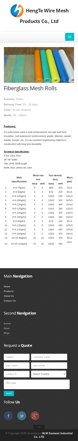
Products (9, 291)
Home (7, 286)
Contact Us (10, 301)
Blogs (7, 333)
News (7, 328)
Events (7, 323)
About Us (9, 296)
